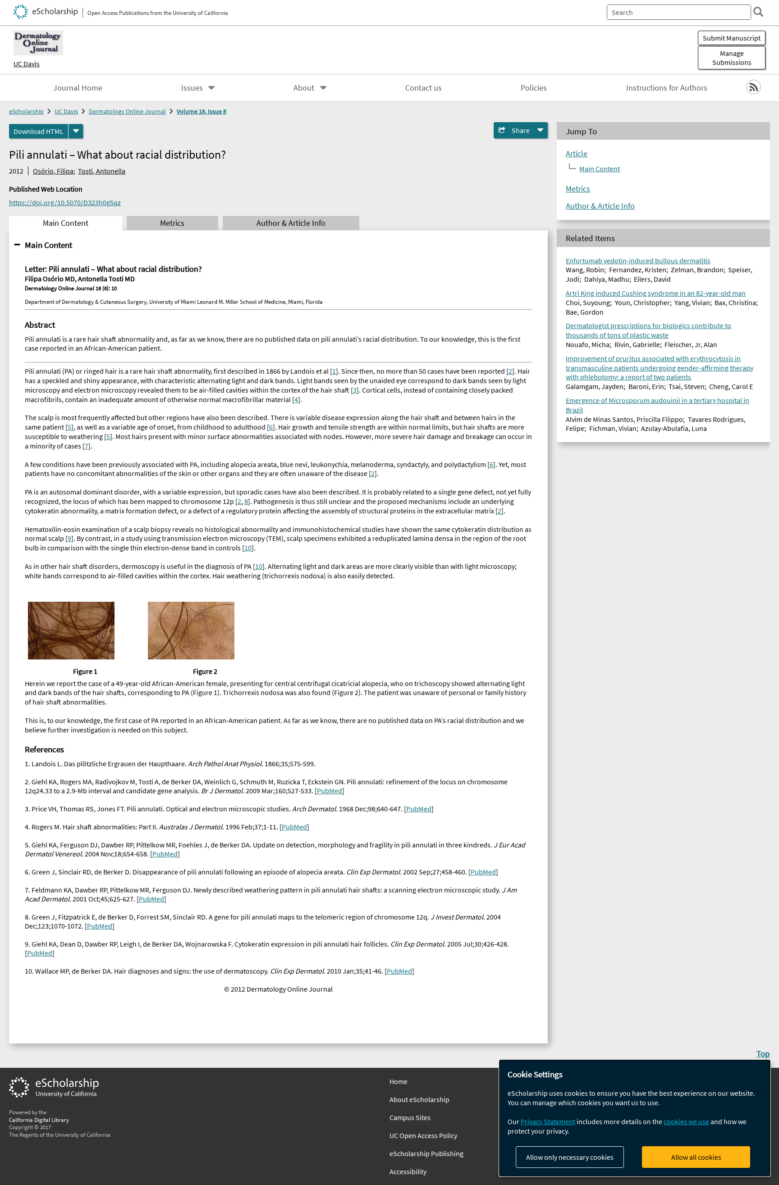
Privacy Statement (548, 1121)
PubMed (329, 790)
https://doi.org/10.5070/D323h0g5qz (65, 202)
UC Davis (27, 63)
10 (248, 547)
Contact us (423, 88)
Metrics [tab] (172, 223)
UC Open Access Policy (423, 1135)
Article (576, 154)
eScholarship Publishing (426, 1153)
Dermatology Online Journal (127, 111)
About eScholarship (419, 1099)
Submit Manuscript (732, 37)
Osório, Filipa (53, 170)
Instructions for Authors (666, 88)
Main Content (48, 244)
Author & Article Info (600, 206)
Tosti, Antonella (101, 170)
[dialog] (634, 1118)
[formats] (76, 131)
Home (399, 1081)
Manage (732, 58)
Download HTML (39, 131)
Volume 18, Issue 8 (201, 111)
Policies (534, 88)
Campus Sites (410, 1117)
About (303, 88)
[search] (758, 12)
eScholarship (26, 111)
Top (763, 1053)
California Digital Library (39, 1119)
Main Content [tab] (65, 223)
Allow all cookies (696, 1157)
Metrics (578, 189)
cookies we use (686, 1121)
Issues (192, 88)
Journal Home (77, 88)
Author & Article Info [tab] (291, 223)
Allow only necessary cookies (570, 1157)
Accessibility (408, 1171)
